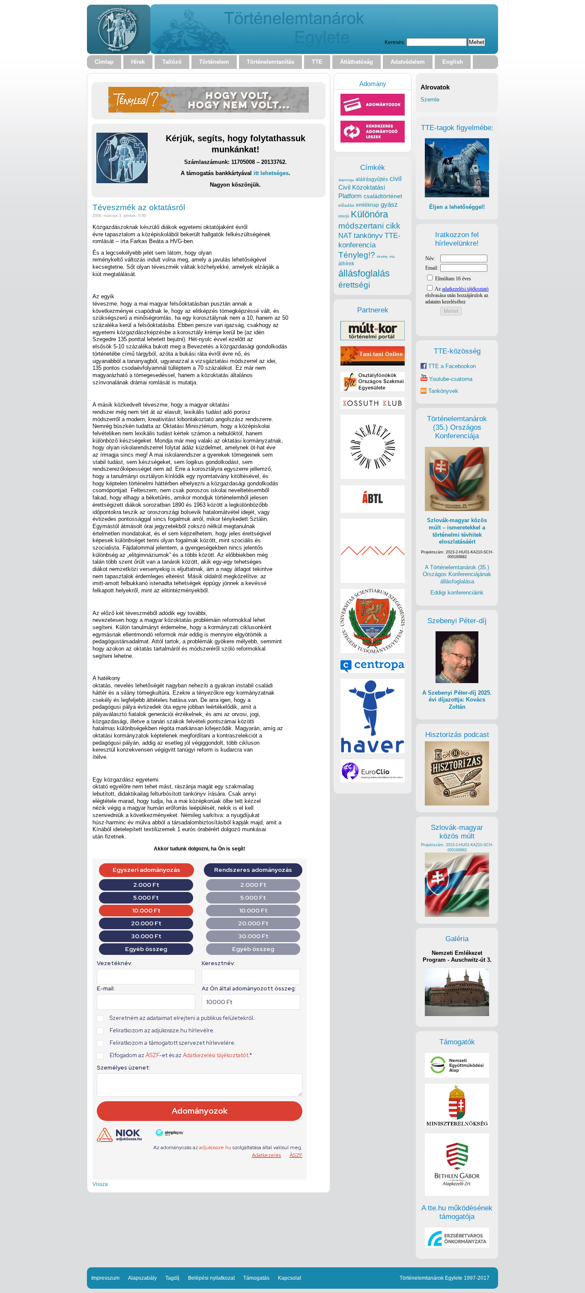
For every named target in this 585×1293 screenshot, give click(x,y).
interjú (343, 216)
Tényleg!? (356, 254)
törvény (382, 257)
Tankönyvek (443, 391)
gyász (389, 204)
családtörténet (383, 196)
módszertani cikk (369, 225)
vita (391, 256)
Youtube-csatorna (449, 379)
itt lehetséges (271, 173)
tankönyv (368, 236)
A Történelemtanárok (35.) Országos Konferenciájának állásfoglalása (457, 574)
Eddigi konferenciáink (457, 592)
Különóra (369, 214)
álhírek (346, 263)
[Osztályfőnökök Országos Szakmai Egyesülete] (372, 389)
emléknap (367, 205)
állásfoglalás (364, 273)
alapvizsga (346, 180)
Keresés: (395, 42)
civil (396, 178)
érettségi (354, 284)
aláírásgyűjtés (371, 179)
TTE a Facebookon (451, 366)
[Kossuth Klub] (372, 407)
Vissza (100, 1184)
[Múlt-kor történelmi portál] (372, 338)
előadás (346, 205)
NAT (345, 235)
